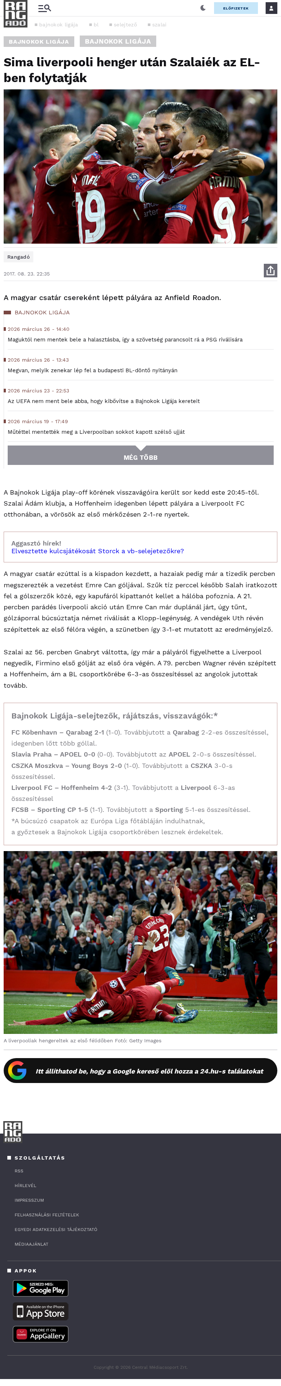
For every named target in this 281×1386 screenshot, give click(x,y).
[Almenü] (45, 8)
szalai (159, 24)
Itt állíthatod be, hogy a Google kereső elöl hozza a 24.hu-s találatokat (149, 1071)
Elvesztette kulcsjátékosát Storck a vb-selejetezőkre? (97, 551)
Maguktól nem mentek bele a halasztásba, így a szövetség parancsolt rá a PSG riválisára (125, 339)
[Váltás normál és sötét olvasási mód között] (203, 8)
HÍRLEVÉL (25, 1185)
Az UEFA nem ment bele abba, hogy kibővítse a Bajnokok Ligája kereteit (104, 401)
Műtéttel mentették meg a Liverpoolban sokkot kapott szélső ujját (96, 432)
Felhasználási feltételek (47, 1214)
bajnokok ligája (58, 24)
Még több (141, 457)
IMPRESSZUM (29, 1200)
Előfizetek (236, 8)
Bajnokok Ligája (39, 41)
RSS (19, 1171)
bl (96, 24)
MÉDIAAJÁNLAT (31, 1244)
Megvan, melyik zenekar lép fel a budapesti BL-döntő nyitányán (92, 370)
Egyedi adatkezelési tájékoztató (56, 1229)
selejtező (125, 24)
